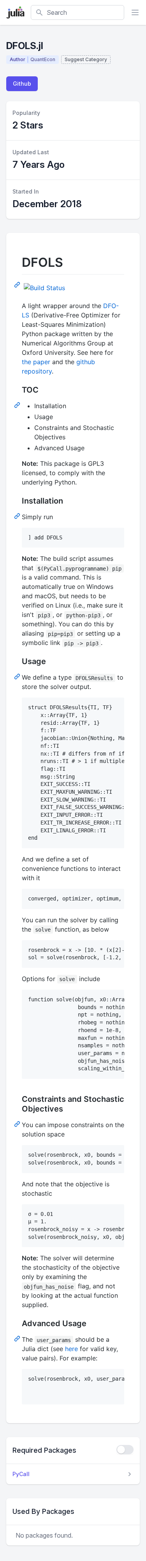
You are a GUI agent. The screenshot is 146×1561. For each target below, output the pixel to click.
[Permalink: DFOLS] (18, 284)
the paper (36, 362)
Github (22, 83)
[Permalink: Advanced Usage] (18, 1338)
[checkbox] (125, 1449)
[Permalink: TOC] (18, 404)
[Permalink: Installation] (18, 515)
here (71, 1349)
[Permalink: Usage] (18, 676)
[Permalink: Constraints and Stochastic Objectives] (18, 1123)
